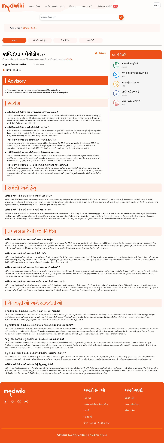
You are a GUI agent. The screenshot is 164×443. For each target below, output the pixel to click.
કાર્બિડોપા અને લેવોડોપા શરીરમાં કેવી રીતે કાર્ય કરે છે (28, 127)
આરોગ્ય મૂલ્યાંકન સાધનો (55, 6)
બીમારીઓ (87, 416)
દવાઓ (86, 410)
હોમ (12, 28)
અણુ (18, 28)
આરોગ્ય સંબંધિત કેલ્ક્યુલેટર (95, 404)
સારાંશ (14, 40)
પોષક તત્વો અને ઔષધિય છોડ (96, 423)
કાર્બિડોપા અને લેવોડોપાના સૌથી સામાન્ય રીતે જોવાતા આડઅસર (33, 152)
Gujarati (102, 53)
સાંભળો (8, 70)
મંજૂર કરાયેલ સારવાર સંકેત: (14, 64)
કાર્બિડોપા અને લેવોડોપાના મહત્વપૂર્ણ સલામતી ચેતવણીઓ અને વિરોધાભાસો (37, 164)
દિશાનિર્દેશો (65, 40)
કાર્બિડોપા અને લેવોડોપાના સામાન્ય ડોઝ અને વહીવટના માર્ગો (31, 139)
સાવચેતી (90, 40)
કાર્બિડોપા (68, 59)
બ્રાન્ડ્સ (87, 398)
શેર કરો (18, 70)
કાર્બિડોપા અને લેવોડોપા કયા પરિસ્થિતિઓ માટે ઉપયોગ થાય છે (32, 112)
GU (155, 5)
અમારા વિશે (129, 398)
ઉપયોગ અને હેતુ (39, 40)
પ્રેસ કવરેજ (130, 410)
